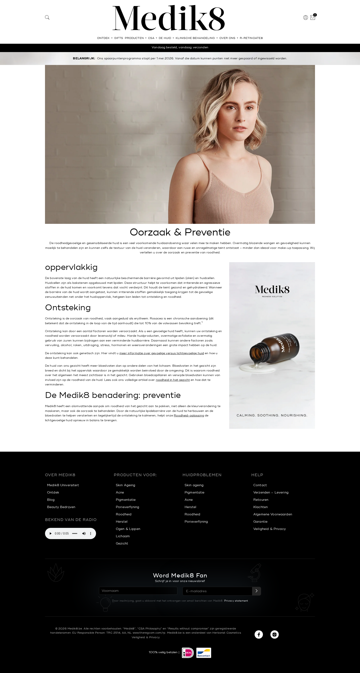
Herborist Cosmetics (226, 632)
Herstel (122, 521)
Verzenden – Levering (271, 492)
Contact (260, 485)
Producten (135, 38)
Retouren (260, 500)
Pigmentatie (126, 500)
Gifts (118, 38)
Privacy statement (236, 600)
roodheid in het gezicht (173, 380)
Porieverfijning (127, 507)
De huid (165, 38)
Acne (120, 492)
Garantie (260, 521)
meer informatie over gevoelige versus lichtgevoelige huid (161, 353)
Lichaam (123, 536)
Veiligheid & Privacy (269, 529)
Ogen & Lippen (128, 529)
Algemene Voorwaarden (272, 514)
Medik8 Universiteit (63, 485)
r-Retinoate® (251, 38)
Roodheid (123, 514)
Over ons (227, 38)
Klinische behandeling (196, 38)
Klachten (260, 507)
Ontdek (104, 38)
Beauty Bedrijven (61, 507)
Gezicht (122, 543)
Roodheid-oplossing (189, 415)
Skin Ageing (125, 485)
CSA (151, 38)
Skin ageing (194, 485)
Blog (51, 500)
